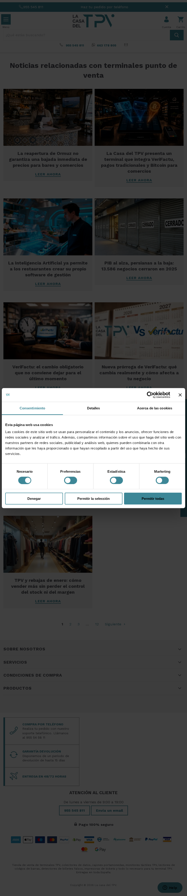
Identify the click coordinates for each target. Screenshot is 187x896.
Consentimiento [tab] (32, 408)
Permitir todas (153, 499)
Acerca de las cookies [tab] (154, 408)
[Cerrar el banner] (180, 394)
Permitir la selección (93, 499)
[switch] (70, 480)
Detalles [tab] (93, 408)
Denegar (34, 499)
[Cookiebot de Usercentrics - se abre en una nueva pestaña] (150, 394)
